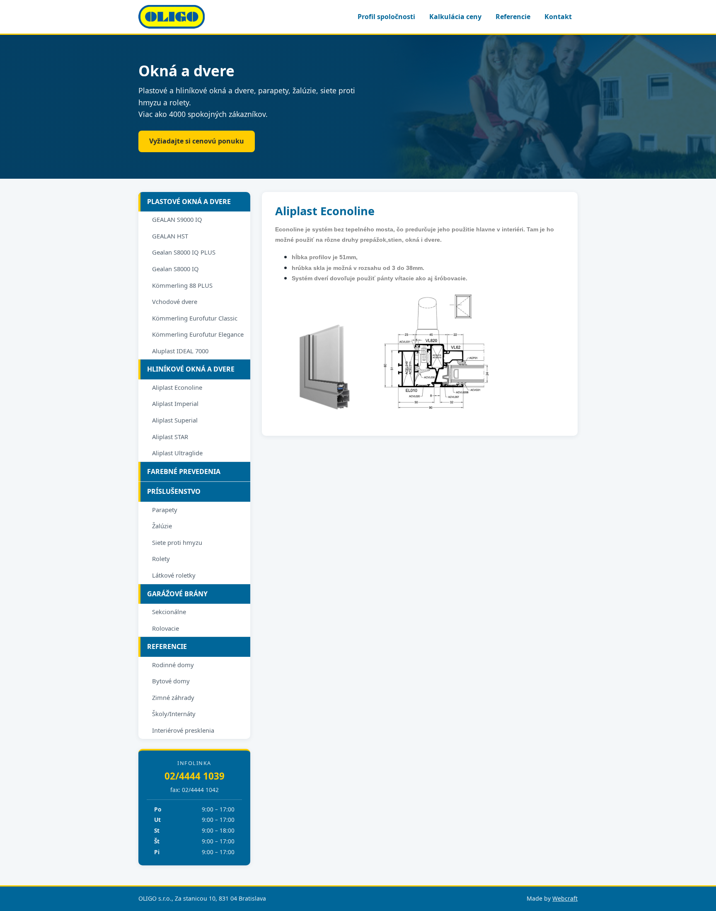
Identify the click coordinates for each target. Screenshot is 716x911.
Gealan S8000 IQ (175, 269)
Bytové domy (171, 681)
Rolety (161, 558)
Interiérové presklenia (183, 730)
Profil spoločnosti (386, 16)
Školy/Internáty (174, 713)
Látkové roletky (174, 575)
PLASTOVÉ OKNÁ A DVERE (189, 201)
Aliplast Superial (175, 420)
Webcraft (565, 898)
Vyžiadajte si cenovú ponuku (196, 141)
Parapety (164, 509)
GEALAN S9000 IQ (177, 219)
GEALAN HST (170, 236)
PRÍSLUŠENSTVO (174, 491)
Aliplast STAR (170, 436)
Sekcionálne (169, 611)
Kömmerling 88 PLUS (182, 285)
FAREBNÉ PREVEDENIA (183, 471)
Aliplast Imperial (175, 403)
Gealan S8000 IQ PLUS (183, 252)
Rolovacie (165, 628)
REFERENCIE (167, 646)
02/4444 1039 (194, 776)
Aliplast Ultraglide (177, 453)
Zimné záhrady (173, 697)
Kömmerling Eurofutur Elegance (198, 334)
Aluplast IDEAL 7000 (180, 351)
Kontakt (558, 16)
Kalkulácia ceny (455, 16)
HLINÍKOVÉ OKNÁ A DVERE (191, 369)
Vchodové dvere (174, 301)
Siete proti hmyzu (177, 542)
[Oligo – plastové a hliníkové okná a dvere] (171, 17)
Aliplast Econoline (177, 387)
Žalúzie (162, 526)
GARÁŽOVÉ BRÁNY (177, 593)
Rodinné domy (173, 665)
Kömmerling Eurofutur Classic (194, 318)
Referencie (513, 16)
